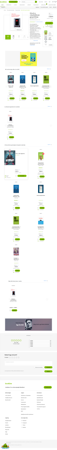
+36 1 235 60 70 (8, 395)
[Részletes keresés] (20, 2)
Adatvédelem (23, 408)
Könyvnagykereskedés (25, 406)
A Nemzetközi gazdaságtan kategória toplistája (15, 145)
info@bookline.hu (8, 397)
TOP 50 (38, 408)
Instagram (25, 422)
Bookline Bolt (8, 400)
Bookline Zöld (23, 397)
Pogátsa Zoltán (40, 165)
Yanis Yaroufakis (40, 229)
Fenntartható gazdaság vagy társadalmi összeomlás (41, 163)
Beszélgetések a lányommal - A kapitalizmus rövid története (40, 227)
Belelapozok (19, 29)
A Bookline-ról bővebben (26, 395)
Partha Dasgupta (46, 88)
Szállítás (7, 425)
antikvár (13, 285)
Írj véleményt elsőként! (39, 21)
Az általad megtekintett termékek (12, 106)
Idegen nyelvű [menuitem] (36, 4)
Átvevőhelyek (7, 427)
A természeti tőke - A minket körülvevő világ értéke (46, 86)
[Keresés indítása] (36, 2)
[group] (8, 37)
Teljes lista (48, 68)
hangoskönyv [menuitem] (22, 4)
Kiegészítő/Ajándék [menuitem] (52, 4)
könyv (11, 72)
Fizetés (6, 422)
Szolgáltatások (8, 420)
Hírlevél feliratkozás (41, 404)
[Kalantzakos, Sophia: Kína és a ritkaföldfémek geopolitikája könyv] (16, 21)
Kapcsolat (7, 429)
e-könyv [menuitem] (15, 4)
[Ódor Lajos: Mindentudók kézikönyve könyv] (22, 79)
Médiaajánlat (23, 404)
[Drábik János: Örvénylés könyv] (16, 252)
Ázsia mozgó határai (34, 85)
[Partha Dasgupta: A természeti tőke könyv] (46, 79)
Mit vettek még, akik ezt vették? (12, 69)
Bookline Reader (40, 400)
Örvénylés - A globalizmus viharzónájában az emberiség (16, 259)
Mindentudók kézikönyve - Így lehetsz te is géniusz (22, 86)
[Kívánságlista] (49, 2)
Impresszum (23, 402)
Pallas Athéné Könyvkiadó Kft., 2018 (35, 19)
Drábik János (16, 260)
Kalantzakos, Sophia (10, 127)
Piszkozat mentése (39, 367)
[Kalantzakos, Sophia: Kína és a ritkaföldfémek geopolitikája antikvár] (13, 292)
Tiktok (24, 425)
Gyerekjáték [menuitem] (44, 4)
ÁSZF (22, 411)
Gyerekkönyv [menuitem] (8, 4)
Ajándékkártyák (40, 397)
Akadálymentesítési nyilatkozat (27, 414)
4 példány (14, 310)
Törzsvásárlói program (44, 7)
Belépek (46, 1)
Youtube (24, 427)
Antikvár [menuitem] (29, 4)
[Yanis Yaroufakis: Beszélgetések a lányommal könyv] (40, 220)
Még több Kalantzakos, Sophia (15, 281)
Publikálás (48, 367)
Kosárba (50, 23)
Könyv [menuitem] (2, 4)
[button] (27, 37)
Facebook (24, 420)
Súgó (6, 431)
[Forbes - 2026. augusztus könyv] (11, 79)
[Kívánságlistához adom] (52, 21)
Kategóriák (3, 7)
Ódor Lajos (22, 88)
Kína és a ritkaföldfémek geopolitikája (10, 125)
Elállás (6, 434)
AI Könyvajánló (14, 1)
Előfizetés (54, 7)
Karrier (22, 400)
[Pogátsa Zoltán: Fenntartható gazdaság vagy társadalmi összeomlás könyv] (40, 156)
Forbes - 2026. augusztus (10, 86)
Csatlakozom (48, 387)
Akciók (50, 7)
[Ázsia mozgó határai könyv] (34, 79)
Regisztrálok (41, 1)
